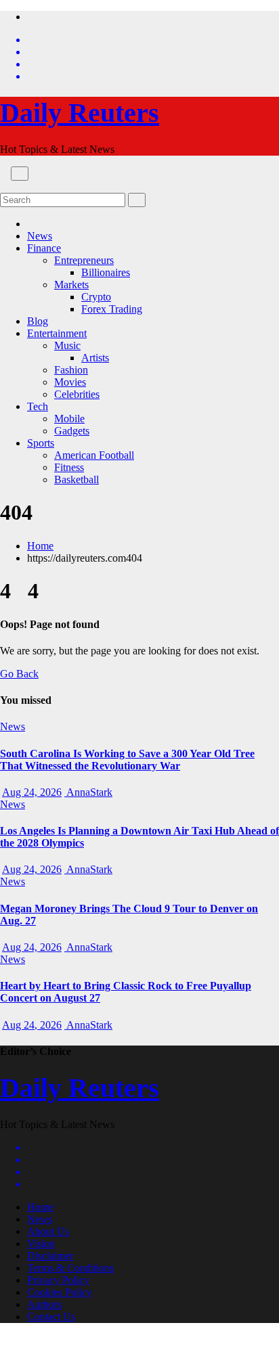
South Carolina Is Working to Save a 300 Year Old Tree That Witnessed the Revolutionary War (127, 759)
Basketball (76, 479)
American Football (94, 455)
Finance (44, 248)
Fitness (69, 467)
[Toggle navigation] (19, 173)
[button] (4, 186)
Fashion (71, 370)
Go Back (19, 673)
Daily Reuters (79, 112)
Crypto (96, 296)
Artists (95, 357)
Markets (71, 284)
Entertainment (57, 333)
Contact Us (51, 1316)
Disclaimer (50, 1255)
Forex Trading (111, 309)
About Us (48, 1231)
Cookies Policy (59, 1292)
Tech (37, 406)
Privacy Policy (58, 1280)
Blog (37, 321)
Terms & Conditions (70, 1268)
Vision (41, 1243)
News (39, 236)
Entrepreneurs (84, 260)
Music (67, 345)
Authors (44, 1304)
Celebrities (77, 394)
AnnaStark (88, 792)
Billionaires (105, 272)
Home (40, 546)
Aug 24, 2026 (32, 792)
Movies (70, 382)
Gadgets (71, 430)
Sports (40, 443)
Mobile (69, 418)
